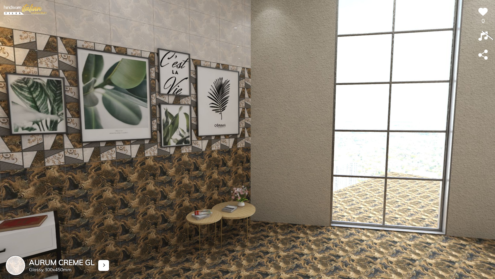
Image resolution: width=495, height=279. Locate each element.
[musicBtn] (483, 36)
